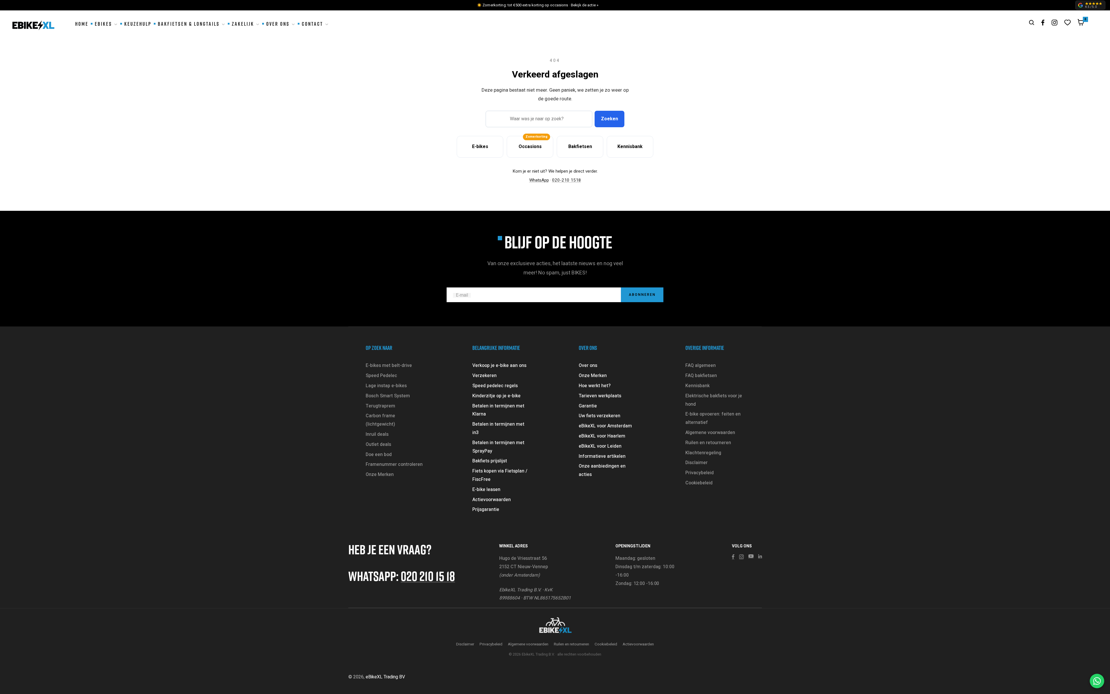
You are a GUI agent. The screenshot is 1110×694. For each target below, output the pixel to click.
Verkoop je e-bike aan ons (499, 365)
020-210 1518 (566, 180)
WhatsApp (539, 180)
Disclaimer (696, 462)
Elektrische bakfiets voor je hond (713, 400)
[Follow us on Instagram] (1054, 22)
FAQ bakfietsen (701, 375)
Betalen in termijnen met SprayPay (498, 447)
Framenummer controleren (394, 464)
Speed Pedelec (381, 375)
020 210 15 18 (428, 576)
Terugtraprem (380, 406)
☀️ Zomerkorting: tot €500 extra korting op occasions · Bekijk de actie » (537, 5)
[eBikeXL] (555, 626)
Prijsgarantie (485, 509)
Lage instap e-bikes (386, 385)
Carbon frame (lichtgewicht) (380, 420)
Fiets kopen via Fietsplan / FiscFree (499, 475)
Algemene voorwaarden (710, 432)
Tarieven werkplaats (600, 395)
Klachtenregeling (703, 452)
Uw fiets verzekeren (599, 415)
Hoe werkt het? (594, 385)
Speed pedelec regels (495, 385)
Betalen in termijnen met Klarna (498, 410)
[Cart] (1081, 23)
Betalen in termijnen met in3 (498, 428)
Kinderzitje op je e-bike (496, 395)
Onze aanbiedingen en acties (602, 470)
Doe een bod (379, 454)
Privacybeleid (699, 472)
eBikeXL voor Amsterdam (605, 425)
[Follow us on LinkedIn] (760, 556)
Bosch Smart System (388, 395)
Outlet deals (378, 444)
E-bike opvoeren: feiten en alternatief (713, 418)
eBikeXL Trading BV (385, 676)
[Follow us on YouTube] (751, 556)
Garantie (588, 406)
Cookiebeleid (699, 482)
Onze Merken (380, 474)
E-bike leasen (486, 489)
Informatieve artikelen (602, 456)
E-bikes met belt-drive (389, 365)
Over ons (588, 365)
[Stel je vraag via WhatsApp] (1097, 681)
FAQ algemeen (700, 365)
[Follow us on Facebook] (1043, 23)
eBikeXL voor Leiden (600, 446)
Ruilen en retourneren (708, 442)
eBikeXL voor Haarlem (602, 436)
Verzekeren (484, 375)
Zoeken (609, 118)
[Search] (1031, 22)
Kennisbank (697, 385)
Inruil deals (377, 434)
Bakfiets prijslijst (489, 460)
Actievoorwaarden (491, 499)
